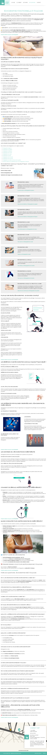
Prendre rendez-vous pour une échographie (9, 34)
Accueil (13, 2)
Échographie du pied (7, 155)
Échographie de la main (7, 152)
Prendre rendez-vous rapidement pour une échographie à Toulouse (16, 161)
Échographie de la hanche (8, 158)
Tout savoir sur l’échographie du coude (25, 241)
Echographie (32, 2)
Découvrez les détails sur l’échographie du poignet (27, 204)
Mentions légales (38, 753)
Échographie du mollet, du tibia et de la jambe (12, 160)
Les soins (25, 2)
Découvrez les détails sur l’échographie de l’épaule (27, 216)
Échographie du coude (7, 154)
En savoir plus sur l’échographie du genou (26, 190)
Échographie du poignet (7, 149)
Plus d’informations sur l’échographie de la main (27, 229)
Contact (39, 2)
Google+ (44, 753)
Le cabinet (19, 2)
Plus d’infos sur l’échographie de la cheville (26, 265)
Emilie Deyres (18, 753)
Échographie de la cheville (8, 157)
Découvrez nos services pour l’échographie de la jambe (28, 290)
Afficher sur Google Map (23, 750)
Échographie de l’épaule (7, 151)
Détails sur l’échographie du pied (24, 254)
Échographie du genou (7, 148)
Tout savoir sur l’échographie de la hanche (26, 278)
